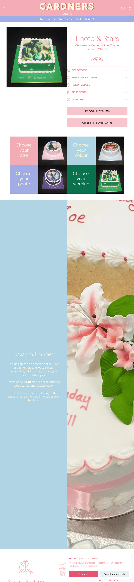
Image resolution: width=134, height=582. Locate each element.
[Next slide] (123, 19)
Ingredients (79, 92)
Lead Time (78, 99)
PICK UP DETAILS (81, 84)
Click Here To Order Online (97, 122)
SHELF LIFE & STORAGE (85, 77)
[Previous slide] (7, 19)
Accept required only (114, 574)
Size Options (79, 70)
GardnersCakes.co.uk (39, 385)
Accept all (83, 574)
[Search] (10, 8)
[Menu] (4, 8)
